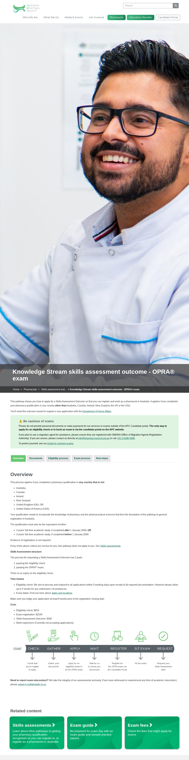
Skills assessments (110, 546)
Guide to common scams (60, 443)
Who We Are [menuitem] (30, 17)
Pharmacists (30, 389)
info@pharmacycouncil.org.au (93, 438)
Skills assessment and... (53, 389)
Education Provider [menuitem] (140, 17)
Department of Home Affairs (97, 411)
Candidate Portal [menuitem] (168, 17)
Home (16, 389)
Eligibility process (58, 458)
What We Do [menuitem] (51, 17)
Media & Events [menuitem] (74, 17)
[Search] (176, 5)
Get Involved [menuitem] (96, 17)
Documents (35, 458)
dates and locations (62, 593)
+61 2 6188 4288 (126, 438)
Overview (18, 458)
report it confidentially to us (32, 684)
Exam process (82, 458)
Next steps (102, 458)
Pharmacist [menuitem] (116, 17)
